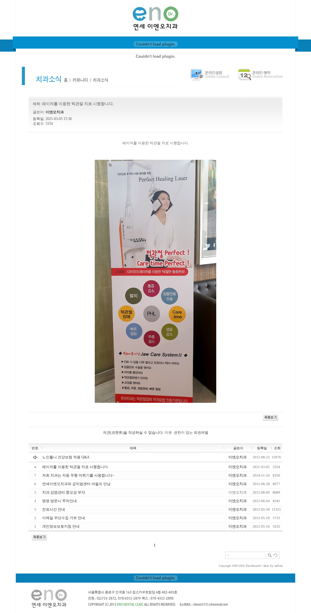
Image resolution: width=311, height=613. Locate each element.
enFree (278, 565)
